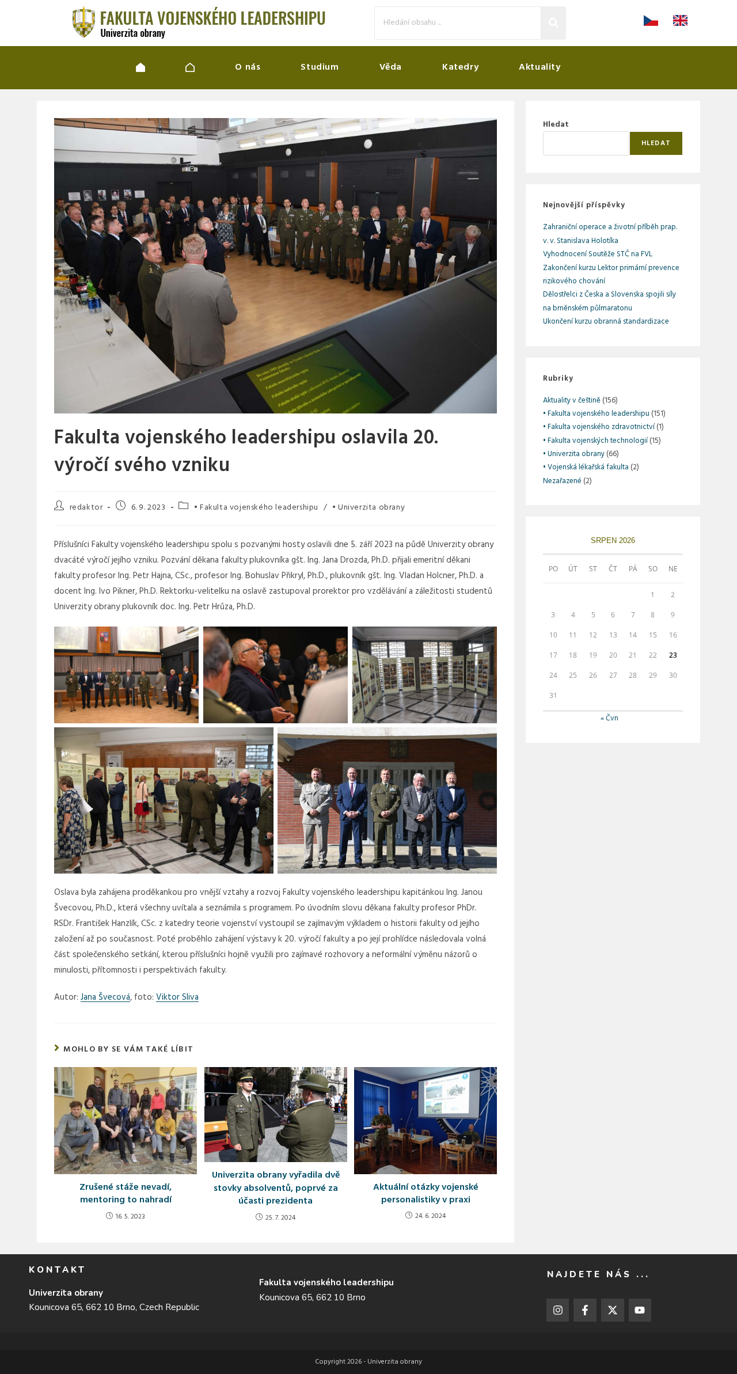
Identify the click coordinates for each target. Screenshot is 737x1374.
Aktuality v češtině (572, 400)
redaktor (86, 507)
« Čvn (609, 718)
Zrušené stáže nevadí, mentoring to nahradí (125, 1194)
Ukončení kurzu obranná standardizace (606, 322)
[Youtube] (640, 1310)
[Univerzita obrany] (160, 67)
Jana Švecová (105, 997)
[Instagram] (557, 1310)
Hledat (556, 125)
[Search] (553, 22)
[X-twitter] (612, 1310)
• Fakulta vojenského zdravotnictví (599, 427)
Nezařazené (562, 481)
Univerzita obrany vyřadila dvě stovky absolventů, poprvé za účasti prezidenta (276, 1188)
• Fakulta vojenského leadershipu (256, 507)
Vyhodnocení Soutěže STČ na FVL (597, 254)
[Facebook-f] (585, 1310)
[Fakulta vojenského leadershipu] (210, 67)
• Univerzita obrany (368, 507)
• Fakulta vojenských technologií (595, 441)
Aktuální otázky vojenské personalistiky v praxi (425, 1194)
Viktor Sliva (177, 997)
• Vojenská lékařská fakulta (586, 467)
